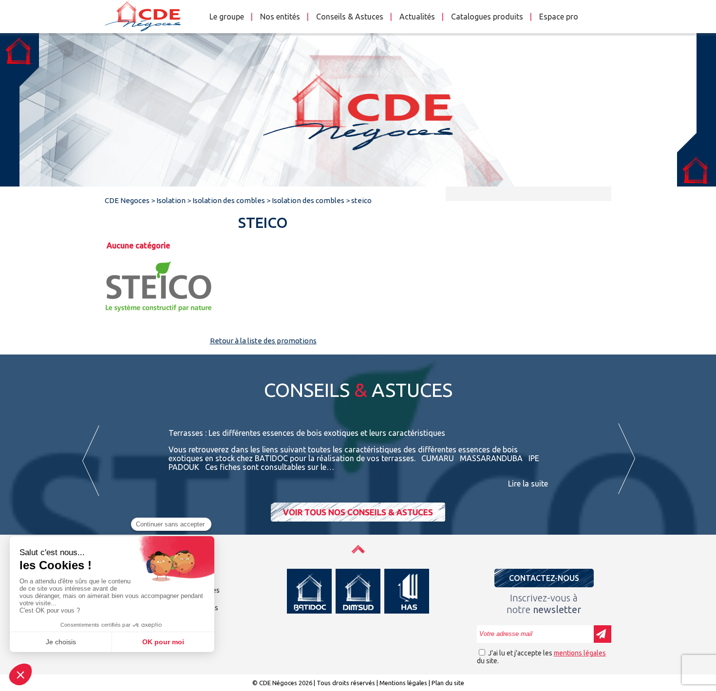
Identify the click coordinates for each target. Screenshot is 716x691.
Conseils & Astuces (349, 16)
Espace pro (558, 16)
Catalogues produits (487, 16)
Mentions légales (403, 682)
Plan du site (448, 682)
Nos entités (280, 16)
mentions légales (580, 653)
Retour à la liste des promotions (263, 340)
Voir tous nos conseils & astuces (358, 512)
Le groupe (226, 16)
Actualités (417, 16)
